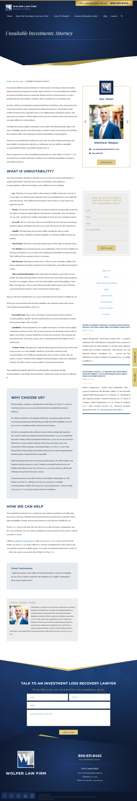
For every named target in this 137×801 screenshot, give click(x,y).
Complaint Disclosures (106, 283)
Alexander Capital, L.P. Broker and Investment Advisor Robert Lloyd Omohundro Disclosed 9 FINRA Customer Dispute (104, 374)
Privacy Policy (91, 797)
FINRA (34, 297)
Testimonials (106, 302)
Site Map (74, 797)
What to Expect (106, 308)
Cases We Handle (61, 16)
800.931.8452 (119, 3)
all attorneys (106, 162)
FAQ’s (106, 289)
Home (9, 16)
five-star (46, 468)
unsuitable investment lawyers (24, 541)
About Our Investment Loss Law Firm (31, 16)
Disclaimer (82, 797)
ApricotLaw (50, 799)
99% (15, 527)
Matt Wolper (59, 435)
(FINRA (42, 178)
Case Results (106, 296)
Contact (113, 16)
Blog (105, 16)
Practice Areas (18, 81)
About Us (106, 271)
